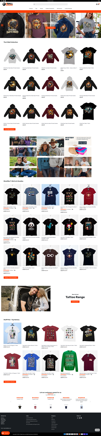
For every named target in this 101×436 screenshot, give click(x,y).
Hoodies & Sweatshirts (50, 8)
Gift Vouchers (59, 8)
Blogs (99, 0)
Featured (31, 8)
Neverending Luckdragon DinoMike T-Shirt (50, 268)
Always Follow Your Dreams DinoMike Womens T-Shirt (69, 268)
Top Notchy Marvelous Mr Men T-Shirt (69, 345)
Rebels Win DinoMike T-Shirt (10, 208)
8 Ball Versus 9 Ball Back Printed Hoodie (12, 95)
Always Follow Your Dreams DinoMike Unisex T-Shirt (88, 207)
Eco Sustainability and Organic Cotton (33, 424)
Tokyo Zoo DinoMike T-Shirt (28, 267)
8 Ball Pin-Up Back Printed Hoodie (49, 68)
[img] (50, 393)
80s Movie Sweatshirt (66, 374)
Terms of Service (54, 424)
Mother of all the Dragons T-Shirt (11, 345)
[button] (6, 208)
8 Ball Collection (47, 27)
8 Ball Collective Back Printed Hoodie (50, 123)
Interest (41, 8)
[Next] (99, 25)
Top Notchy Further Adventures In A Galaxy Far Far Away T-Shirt (49, 346)
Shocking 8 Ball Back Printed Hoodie (30, 68)
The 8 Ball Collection (9, 129)
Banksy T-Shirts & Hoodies (11, 277)
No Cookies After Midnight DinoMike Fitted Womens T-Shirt (11, 239)
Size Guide (28, 422)
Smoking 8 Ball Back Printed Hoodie (49, 95)
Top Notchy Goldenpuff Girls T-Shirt (87, 345)
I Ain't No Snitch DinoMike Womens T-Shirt (12, 269)
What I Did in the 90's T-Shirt (48, 374)
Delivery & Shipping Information (32, 421)
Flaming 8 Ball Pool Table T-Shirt (87, 68)
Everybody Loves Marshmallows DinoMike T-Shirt (49, 238)
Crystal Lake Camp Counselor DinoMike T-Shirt (31, 238)
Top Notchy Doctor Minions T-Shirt (30, 345)
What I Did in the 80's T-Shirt (29, 374)
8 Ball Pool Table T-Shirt (85, 123)
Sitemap (52, 429)
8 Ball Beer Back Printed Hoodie (67, 123)
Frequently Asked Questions (31, 419)
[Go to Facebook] (1, 0)
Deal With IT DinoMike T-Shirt (67, 237)
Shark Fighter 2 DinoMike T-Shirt (30, 208)
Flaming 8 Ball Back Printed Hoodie (87, 95)
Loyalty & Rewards (68, 8)
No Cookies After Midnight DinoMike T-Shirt (69, 208)
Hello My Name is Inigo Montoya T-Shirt (88, 374)
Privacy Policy (53, 427)
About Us (53, 419)
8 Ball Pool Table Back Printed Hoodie (12, 68)
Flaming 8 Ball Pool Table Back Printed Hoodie (31, 96)
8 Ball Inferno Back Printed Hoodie (68, 95)
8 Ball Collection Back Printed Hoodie (31, 123)
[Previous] (2, 25)
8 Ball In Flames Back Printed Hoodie (11, 123)
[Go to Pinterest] (5, 0)
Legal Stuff (53, 422)
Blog (52, 417)
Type (36, 8)
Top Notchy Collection (10, 381)
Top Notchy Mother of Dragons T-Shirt (12, 373)
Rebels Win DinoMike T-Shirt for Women (88, 267)
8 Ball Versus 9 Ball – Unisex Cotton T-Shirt (69, 68)
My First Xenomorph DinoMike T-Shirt (88, 237)
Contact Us (53, 421)
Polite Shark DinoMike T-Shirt (48, 208)
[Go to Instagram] (3, 0)
